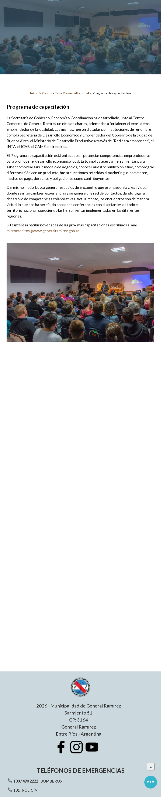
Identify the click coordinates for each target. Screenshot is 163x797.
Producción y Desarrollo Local (65, 93)
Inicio (34, 93)
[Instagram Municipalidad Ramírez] (78, 750)
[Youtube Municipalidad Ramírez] (94, 750)
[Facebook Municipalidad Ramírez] (63, 750)
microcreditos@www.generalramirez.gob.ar (43, 230)
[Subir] (151, 766)
